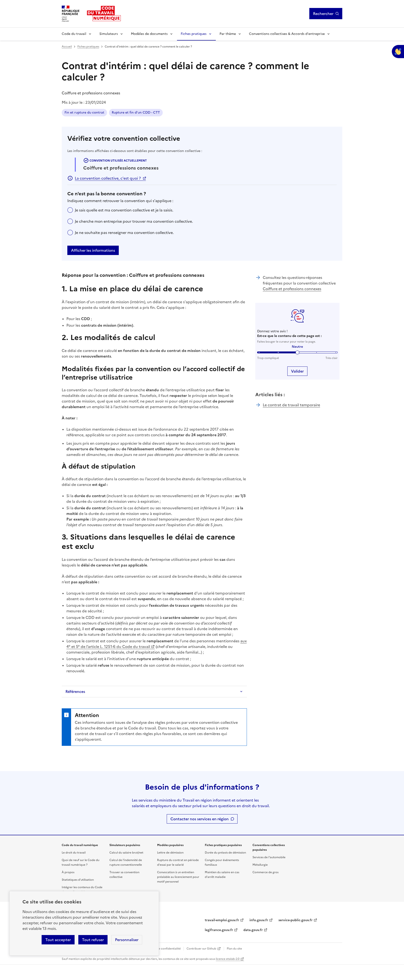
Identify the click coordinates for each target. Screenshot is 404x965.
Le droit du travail (74, 852)
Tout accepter (58, 940)
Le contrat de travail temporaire (291, 405)
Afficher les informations (93, 250)
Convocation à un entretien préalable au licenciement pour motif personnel (178, 877)
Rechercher (323, 13)
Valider (297, 371)
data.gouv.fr (253, 930)
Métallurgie (260, 865)
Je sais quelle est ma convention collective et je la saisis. (124, 210)
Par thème (228, 33)
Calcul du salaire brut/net (126, 852)
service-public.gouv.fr (295, 920)
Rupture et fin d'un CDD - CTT (136, 112)
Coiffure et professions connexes (292, 289)
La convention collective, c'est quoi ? (108, 178)
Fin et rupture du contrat (84, 112)
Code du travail (74, 33)
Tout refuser (93, 940)
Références (75, 691)
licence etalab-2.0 (227, 959)
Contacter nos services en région (199, 819)
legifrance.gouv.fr (219, 930)
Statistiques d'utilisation (78, 880)
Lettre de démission (170, 852)
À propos (68, 872)
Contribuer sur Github (201, 949)
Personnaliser (126, 940)
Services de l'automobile (268, 857)
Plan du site (234, 949)
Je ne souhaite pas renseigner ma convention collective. (124, 232)
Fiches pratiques (193, 33)
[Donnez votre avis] (398, 51)
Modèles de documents (149, 33)
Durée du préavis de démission (225, 852)
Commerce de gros (265, 872)
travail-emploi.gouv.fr (222, 920)
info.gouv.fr (258, 920)
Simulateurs (108, 33)
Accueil (67, 46)
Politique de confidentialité (162, 949)
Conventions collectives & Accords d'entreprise (287, 33)
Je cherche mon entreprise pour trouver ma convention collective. (134, 221)
